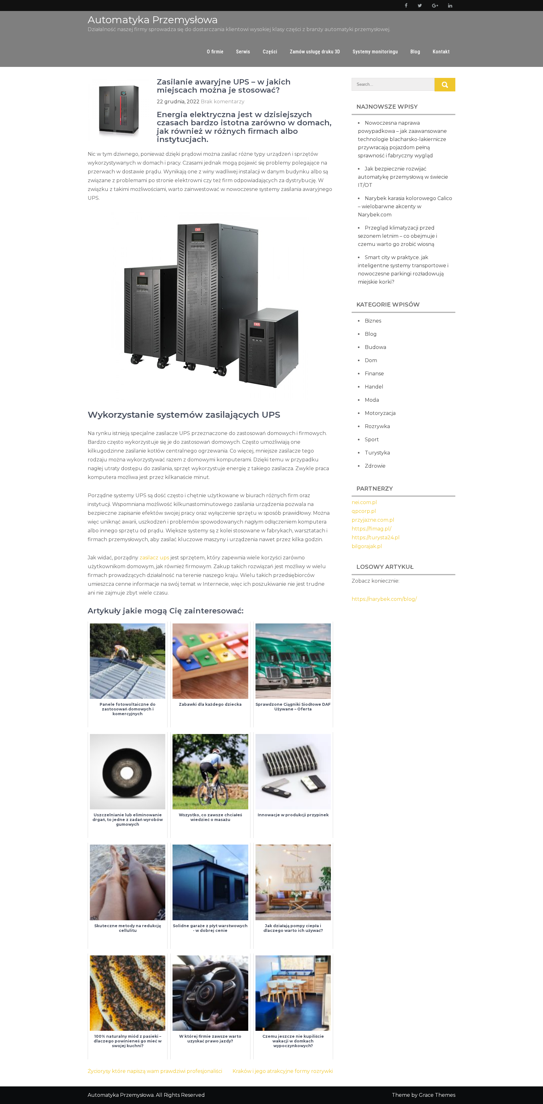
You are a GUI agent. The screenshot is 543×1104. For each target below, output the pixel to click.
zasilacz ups (154, 558)
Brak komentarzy (222, 102)
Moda (372, 400)
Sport (372, 440)
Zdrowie (375, 466)
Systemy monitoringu (375, 52)
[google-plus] (433, 5)
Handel (374, 387)
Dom (371, 360)
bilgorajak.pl (367, 546)
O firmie (215, 52)
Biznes (373, 321)
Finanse (374, 374)
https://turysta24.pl (376, 538)
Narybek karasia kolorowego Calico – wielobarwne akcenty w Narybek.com (405, 206)
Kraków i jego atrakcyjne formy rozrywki (283, 1071)
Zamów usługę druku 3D (315, 52)
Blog (415, 52)
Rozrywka (377, 426)
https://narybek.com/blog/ (384, 599)
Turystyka (377, 453)
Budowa (375, 347)
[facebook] (405, 5)
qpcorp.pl (364, 511)
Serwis (243, 52)
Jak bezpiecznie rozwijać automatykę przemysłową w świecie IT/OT (403, 177)
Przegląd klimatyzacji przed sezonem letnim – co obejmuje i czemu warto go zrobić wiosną (397, 236)
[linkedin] (448, 5)
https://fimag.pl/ (371, 529)
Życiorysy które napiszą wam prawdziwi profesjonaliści (155, 1071)
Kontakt (441, 52)
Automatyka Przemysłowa (153, 20)
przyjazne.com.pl (373, 520)
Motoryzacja (380, 413)
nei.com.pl (364, 502)
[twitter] (418, 5)
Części (270, 52)
